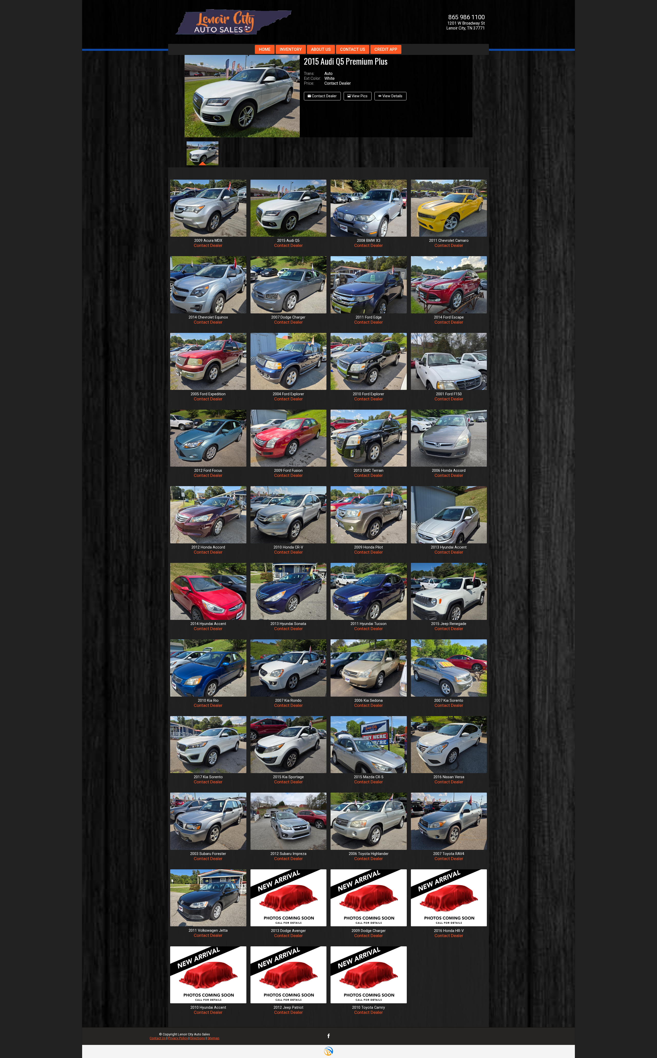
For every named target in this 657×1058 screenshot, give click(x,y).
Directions (197, 1038)
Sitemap (213, 1038)
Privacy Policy (178, 1038)
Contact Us (158, 1038)
